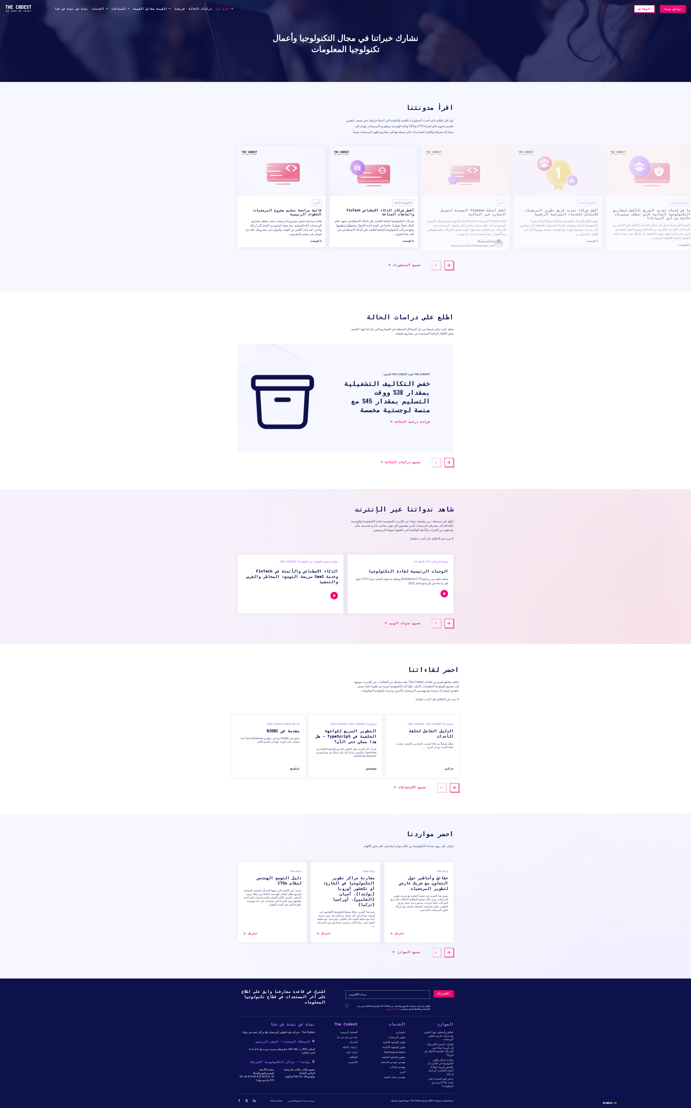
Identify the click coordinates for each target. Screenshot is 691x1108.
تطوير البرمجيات (396, 1037)
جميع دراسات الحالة (402, 462)
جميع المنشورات (406, 265)
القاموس (353, 1062)
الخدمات (353, 1042)
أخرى (402, 1072)
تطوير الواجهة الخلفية (394, 1042)
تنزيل (253, 933)
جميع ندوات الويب (404, 623)
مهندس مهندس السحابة (393, 1062)
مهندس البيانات (397, 1066)
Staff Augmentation (394, 1052)
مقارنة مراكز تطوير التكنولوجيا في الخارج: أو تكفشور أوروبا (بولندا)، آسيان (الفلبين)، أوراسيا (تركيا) (440, 1066)
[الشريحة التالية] (448, 265)
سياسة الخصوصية (392, 1009)
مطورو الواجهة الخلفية (393, 1057)
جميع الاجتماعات (412, 787)
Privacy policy (276, 1101)
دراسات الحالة (350, 1047)
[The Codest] (18, 10)
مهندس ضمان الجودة (394, 1077)
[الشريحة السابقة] (436, 265)
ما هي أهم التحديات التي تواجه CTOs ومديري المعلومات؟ (440, 1082)
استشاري (400, 1032)
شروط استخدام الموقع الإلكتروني (301, 1101)
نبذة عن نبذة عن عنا (347, 1037)
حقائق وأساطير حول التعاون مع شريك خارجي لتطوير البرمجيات (438, 1036)
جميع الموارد (408, 952)
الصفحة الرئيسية (349, 1032)
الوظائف (353, 1057)
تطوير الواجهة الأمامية (393, 1047)
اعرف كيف (352, 1052)
